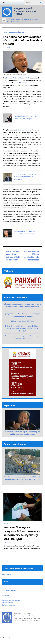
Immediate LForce (8, 637)
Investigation (6, 595)
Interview (5, 593)
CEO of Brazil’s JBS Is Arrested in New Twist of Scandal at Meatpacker (25, 176)
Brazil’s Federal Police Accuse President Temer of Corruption (25, 232)
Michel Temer (25, 83)
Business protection (9, 605)
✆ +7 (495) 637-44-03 (14, 19)
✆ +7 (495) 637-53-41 (14, 22)
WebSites (31, 616)
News (5, 32)
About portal (6, 574)
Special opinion (7, 603)
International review (16, 32)
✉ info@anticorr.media (30, 19)
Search (41, 2)
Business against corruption (12, 600)
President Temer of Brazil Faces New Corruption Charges (25, 117)
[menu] (4, 20)
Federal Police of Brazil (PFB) (17, 78)
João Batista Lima (24, 130)
